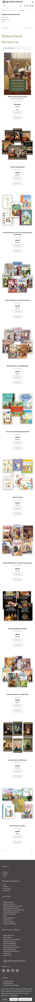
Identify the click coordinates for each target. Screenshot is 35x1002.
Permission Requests (9, 918)
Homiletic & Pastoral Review (11, 951)
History (5, 872)
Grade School (5, 19)
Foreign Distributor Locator (11, 912)
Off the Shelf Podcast (9, 943)
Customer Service (8, 981)
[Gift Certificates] (27, 5)
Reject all (13, 999)
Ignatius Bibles (7, 937)
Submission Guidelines (9, 914)
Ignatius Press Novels (9, 941)
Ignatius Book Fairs (8, 935)
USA (4, 884)
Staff (4, 876)
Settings (5, 999)
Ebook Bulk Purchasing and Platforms (14, 910)
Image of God (7, 955)
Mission (5, 874)
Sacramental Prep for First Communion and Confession (17, 233)
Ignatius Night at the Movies (11, 947)
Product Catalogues (9, 922)
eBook (17, 109)
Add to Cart (17, 117)
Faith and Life (7, 953)
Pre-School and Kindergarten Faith (17, 432)
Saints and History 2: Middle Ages (17, 366)
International (7, 888)
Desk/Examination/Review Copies (12, 906)
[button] (17, 28)
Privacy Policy (7, 920)
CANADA (6, 886)
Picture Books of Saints (17, 826)
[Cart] (30, 5)
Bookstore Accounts (9, 904)
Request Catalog (8, 983)
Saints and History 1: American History (17, 300)
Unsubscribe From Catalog (10, 985)
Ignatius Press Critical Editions (12, 939)
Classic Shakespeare (17, 167)
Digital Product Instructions (11, 908)
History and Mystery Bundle (17, 629)
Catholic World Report (9, 949)
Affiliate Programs (8, 902)
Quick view (17, 112)
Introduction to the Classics (17, 760)
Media (5, 916)
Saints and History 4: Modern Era (17, 694)
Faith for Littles (17, 497)
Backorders (6, 890)
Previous (2, 1000)
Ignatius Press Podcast (9, 945)
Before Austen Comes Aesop (17, 97)
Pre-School (5, 17)
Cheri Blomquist (19, 99)
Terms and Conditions (9, 924)
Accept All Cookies (25, 999)
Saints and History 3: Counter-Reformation (17, 563)
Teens (3, 21)
